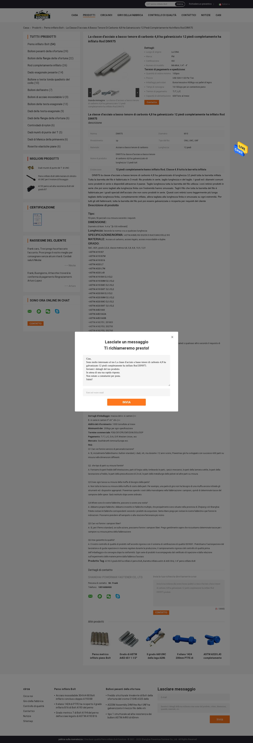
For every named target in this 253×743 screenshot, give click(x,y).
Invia (127, 402)
